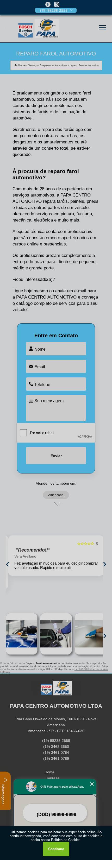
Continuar (56, 849)
